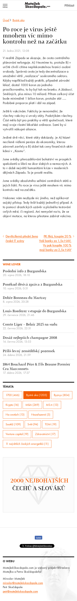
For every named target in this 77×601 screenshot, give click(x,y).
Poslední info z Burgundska (24, 273)
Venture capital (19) (17, 434)
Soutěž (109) (13, 424)
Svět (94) (32, 424)
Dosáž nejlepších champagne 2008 (30, 339)
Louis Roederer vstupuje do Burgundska (34, 313)
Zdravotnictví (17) (45, 434)
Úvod (6, 20)
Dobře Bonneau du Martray (25, 299)
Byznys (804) (62, 395)
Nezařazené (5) (40, 414)
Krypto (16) (12, 405)
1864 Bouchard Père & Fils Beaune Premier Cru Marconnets (36, 368)
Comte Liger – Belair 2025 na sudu (30, 326)
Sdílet (38, 537)
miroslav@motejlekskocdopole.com (23, 583)
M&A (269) (32, 405)
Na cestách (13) (15, 414)
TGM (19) (50, 424)
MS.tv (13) (52, 405)
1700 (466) (12, 395)
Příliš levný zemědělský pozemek (29, 353)
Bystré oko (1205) (36, 395)
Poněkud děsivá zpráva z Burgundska (32, 286)
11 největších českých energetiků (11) (27, 444)
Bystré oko (18, 20)
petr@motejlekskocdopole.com (20, 591)
